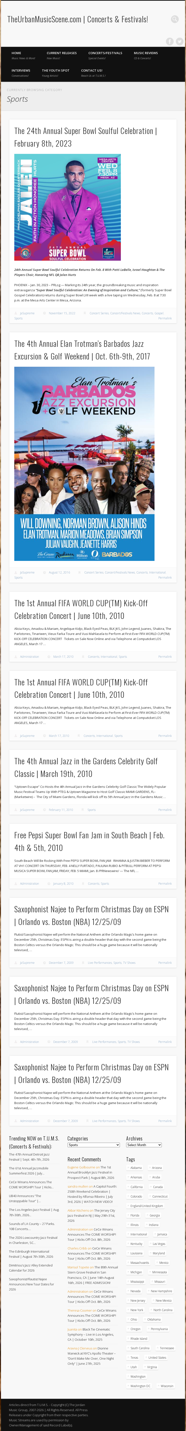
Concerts (147, 313)
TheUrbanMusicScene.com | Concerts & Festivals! (77, 19)
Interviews (21, 72)
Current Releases (62, 55)
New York (137, 1310)
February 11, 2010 (61, 810)
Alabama (136, 1168)
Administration (29, 657)
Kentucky (136, 1244)
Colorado (136, 1196)
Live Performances (100, 963)
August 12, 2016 (59, 572)
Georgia (155, 1215)
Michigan (136, 1272)
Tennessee (167, 1348)
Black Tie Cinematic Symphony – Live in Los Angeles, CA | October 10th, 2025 (91, 1334)
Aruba (156, 1177)
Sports (18, 318)
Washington (138, 1376)
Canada (158, 1187)
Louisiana (136, 1253)
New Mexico (163, 1300)
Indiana (153, 1225)
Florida (135, 1215)
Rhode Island (139, 1339)
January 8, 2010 (63, 884)
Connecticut (160, 1196)
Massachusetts (140, 1263)
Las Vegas (159, 1244)
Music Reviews (146, 55)
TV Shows (129, 963)
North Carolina (163, 1310)
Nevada (135, 1291)
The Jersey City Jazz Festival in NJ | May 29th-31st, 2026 (91, 1215)
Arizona (157, 1168)
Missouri (160, 1282)
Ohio (134, 1319)
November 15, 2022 (62, 313)
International (157, 572)
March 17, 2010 (63, 657)
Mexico (163, 1263)
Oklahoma (154, 1319)
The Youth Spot (56, 72)
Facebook (170, 41)
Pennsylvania (159, 1329)
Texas (134, 1358)
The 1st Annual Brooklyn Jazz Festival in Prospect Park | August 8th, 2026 (91, 1172)
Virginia (152, 1367)
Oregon (135, 1329)
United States (157, 1358)
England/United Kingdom (147, 1206)
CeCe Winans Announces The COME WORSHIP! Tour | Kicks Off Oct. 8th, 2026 (92, 1234)
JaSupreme (27, 313)
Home (23, 55)
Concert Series (99, 313)
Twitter (180, 41)
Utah (134, 1367)
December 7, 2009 (61, 963)
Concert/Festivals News (125, 313)
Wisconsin (167, 1386)
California (137, 1187)
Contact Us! (93, 72)
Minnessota (159, 1272)
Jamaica (162, 1234)
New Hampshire (161, 1291)
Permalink (165, 318)
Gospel (159, 313)
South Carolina (140, 1348)
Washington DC (140, 1386)
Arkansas (136, 1177)
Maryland (159, 1253)
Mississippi (137, 1282)
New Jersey (138, 1300)
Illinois (135, 1225)
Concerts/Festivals (105, 55)
